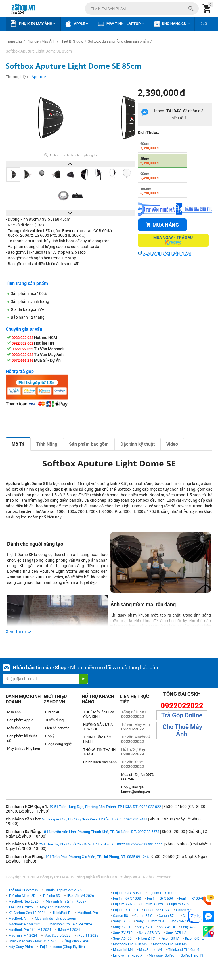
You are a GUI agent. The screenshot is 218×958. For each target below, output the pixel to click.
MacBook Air (18, 918)
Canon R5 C (143, 916)
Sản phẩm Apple (20, 720)
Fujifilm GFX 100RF (162, 893)
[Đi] (83, 679)
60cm (149, 145)
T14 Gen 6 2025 (21, 907)
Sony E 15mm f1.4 (150, 921)
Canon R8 (120, 916)
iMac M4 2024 (69, 930)
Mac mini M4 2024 (23, 936)
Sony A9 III (167, 927)
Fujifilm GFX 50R (160, 899)
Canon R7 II (167, 916)
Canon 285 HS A (157, 910)
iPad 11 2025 (87, 936)
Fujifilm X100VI (191, 899)
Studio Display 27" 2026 (63, 890)
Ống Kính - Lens (77, 941)
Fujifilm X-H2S (152, 904)
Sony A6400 (122, 938)
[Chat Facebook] (208, 917)
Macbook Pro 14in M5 (170, 944)
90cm (149, 176)
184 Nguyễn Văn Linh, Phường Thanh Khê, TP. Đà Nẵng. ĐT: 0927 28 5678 (100, 832)
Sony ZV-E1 (122, 927)
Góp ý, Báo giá (135, 789)
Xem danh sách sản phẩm (167, 253)
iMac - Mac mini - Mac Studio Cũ (33, 941)
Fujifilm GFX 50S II (127, 893)
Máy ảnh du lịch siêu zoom (55, 918)
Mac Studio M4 (150, 950)
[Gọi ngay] (208, 900)
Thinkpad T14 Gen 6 (183, 950)
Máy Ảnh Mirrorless (55, 907)
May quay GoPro (161, 955)
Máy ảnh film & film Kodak (66, 901)
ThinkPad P (61, 913)
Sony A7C (188, 927)
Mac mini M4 (123, 950)
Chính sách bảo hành (100, 762)
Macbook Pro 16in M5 (130, 944)
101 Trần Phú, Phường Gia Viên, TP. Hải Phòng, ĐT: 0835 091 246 (97, 857)
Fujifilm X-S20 (124, 904)
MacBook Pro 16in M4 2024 (30, 930)
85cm (149, 161)
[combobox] (142, 8)
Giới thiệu (52, 712)
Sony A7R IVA (149, 933)
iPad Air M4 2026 (80, 896)
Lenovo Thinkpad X (127, 955)
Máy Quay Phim (21, 947)
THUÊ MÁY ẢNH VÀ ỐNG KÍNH (98, 714)
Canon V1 (183, 910)
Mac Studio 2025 (57, 936)
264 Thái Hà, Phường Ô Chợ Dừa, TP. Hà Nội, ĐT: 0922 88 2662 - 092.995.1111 (101, 844)
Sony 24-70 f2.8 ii (184, 921)
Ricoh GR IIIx (194, 938)
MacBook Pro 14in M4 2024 (70, 924)
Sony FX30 (121, 921)
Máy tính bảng (18, 728)
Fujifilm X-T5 (179, 904)
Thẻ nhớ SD (51, 896)
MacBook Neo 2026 (24, 901)
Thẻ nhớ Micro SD (22, 896)
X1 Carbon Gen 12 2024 (27, 913)
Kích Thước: (148, 132)
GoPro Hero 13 (192, 955)
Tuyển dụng (54, 720)
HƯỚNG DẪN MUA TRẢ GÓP (98, 726)
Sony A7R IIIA (176, 933)
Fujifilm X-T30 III (125, 910)
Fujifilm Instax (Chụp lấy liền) (62, 947)
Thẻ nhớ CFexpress (23, 890)
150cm (149, 191)
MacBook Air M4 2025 (25, 924)
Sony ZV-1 (144, 927)
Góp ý (49, 736)
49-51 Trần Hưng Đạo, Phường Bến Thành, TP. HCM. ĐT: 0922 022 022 (105, 807)
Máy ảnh (14, 712)
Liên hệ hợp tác (57, 728)
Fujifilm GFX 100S (127, 899)
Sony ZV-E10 (123, 933)
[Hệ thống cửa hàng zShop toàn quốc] (208, 932)
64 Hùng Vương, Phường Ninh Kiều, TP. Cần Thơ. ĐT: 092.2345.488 (94, 819)
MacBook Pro (87, 913)
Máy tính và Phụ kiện (23, 748)
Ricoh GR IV (170, 938)
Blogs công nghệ (58, 744)
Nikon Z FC (146, 938)
